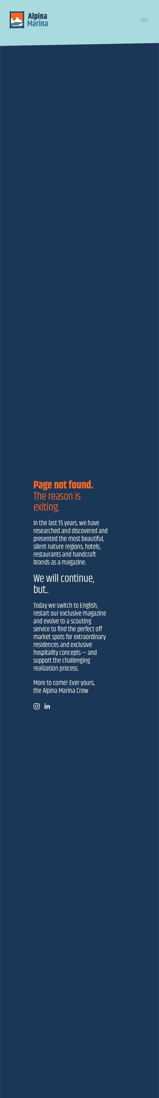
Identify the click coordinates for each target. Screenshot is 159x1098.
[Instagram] (36, 706)
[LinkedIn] (47, 706)
